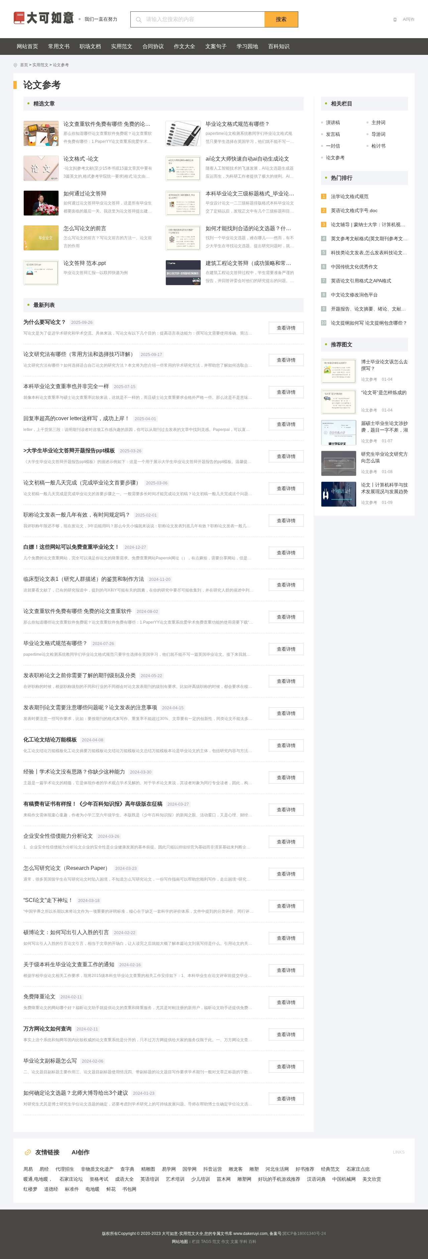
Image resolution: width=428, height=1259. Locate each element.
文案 (234, 1241)
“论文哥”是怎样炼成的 (384, 392)
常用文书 (59, 46)
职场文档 (90, 46)
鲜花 (111, 1189)
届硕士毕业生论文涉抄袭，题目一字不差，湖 (384, 427)
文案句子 (216, 46)
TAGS (206, 1241)
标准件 (72, 1189)
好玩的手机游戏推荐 (279, 1179)
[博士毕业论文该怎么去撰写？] (338, 371)
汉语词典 (316, 1179)
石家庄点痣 (358, 1169)
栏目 (196, 1241)
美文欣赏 (371, 1179)
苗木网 (224, 1179)
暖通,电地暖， (38, 1179)
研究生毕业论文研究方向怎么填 (384, 457)
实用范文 (121, 46)
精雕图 (148, 1169)
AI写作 (409, 19)
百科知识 (279, 46)
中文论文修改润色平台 (354, 294)
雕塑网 (244, 1179)
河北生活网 (277, 1169)
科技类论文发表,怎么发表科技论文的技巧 (369, 252)
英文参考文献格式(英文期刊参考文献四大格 (369, 238)
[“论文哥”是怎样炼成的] (338, 402)
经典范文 (330, 1169)
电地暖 (93, 1189)
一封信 (333, 146)
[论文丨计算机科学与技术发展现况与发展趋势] (338, 494)
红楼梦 (30, 1189)
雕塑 (254, 1169)
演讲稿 (333, 122)
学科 (243, 1241)
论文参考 (61, 65)
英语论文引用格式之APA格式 (361, 280)
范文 (216, 1241)
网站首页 (27, 46)
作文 (225, 1241)
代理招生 (65, 1169)
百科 (252, 1241)
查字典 (127, 1169)
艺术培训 (175, 1179)
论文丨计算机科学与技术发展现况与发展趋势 (384, 488)
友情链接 (47, 1152)
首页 (24, 65)
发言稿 (333, 134)
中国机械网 (344, 1179)
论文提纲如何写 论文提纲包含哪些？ (369, 323)
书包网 (129, 1189)
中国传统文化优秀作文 (354, 266)
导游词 (378, 134)
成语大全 (124, 1179)
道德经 (51, 1189)
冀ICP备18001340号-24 (304, 1233)
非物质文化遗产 (97, 1169)
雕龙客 (236, 1169)
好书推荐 (305, 1169)
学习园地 (247, 46)
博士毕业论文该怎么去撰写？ (384, 365)
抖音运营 (212, 1169)
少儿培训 (200, 1179)
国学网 (190, 1169)
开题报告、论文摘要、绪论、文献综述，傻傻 (369, 308)
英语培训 (149, 1179)
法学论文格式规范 (349, 196)
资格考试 (99, 1179)
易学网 (169, 1169)
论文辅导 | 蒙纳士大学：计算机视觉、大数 (369, 224)
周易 (28, 1169)
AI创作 (81, 1152)
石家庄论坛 (71, 1179)
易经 (44, 1169)
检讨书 (378, 146)
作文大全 (184, 46)
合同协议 (153, 46)
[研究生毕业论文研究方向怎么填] (338, 463)
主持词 (378, 122)
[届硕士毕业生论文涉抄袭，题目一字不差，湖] (338, 432)
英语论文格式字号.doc (354, 210)
